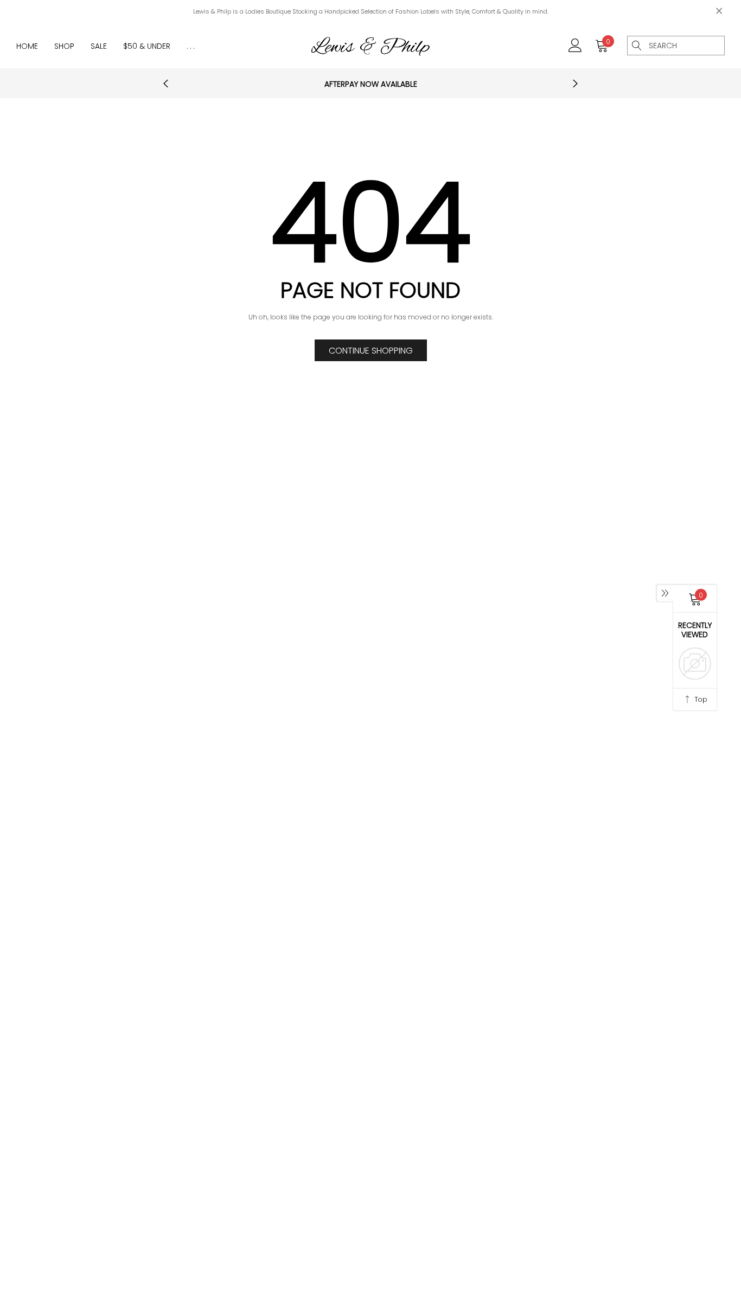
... (192, 46)
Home (27, 46)
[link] (575, 45)
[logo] (370, 46)
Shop (64, 46)
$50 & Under (146, 46)
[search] (637, 45)
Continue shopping (371, 350)
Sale (99, 46)
